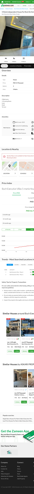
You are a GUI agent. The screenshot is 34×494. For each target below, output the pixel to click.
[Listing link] (13, 336)
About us (3, 466)
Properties (7, 1)
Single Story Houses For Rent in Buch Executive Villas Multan (18, 418)
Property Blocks (18, 1)
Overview (4, 66)
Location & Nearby (16, 66)
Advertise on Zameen (7, 476)
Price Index (27, 66)
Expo (18, 474)
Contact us (4, 469)
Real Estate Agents (22, 476)
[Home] (2, 2)
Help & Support (5, 474)
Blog (18, 466)
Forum (19, 471)
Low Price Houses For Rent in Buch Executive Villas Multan (18, 421)
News (18, 469)
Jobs (2, 471)
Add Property (21, 478)
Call (17, 351)
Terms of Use (4, 478)
